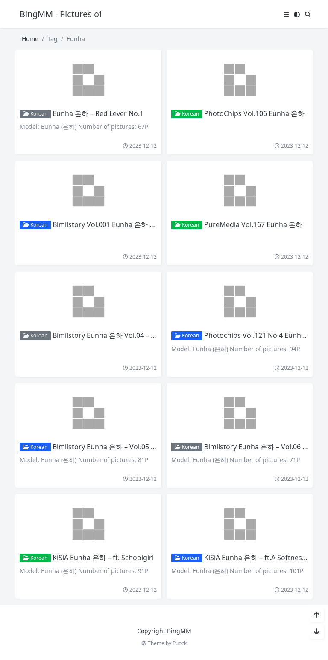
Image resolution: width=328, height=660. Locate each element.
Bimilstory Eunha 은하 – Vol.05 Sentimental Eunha (132, 446)
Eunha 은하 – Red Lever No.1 (98, 113)
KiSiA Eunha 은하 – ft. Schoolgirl (103, 557)
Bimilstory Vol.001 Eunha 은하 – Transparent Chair (133, 224)
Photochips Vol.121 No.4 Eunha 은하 (262, 335)
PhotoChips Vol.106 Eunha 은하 (254, 113)
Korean (38, 113)
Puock (180, 643)
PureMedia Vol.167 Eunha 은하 (253, 224)
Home (30, 39)
